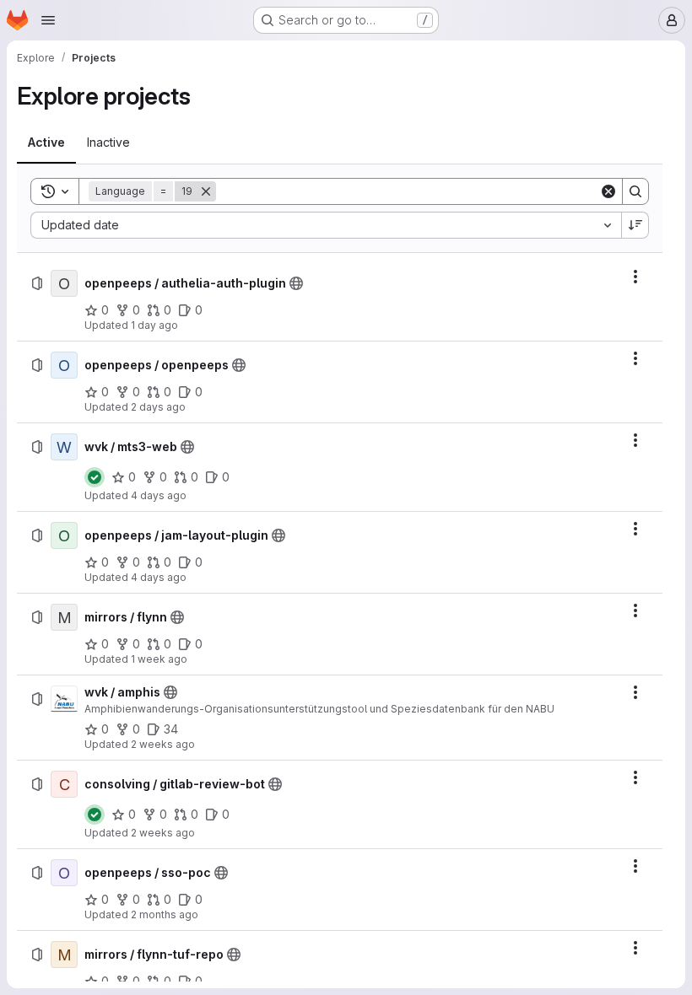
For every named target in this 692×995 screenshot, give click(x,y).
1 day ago (154, 325)
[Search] (635, 191)
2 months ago (164, 914)
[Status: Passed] (94, 477)
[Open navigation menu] (48, 20)
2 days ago (158, 407)
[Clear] (608, 191)
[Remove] (206, 191)
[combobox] (325, 225)
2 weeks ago (163, 744)
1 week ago (159, 659)
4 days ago (159, 495)
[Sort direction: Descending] (635, 225)
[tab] (46, 142)
